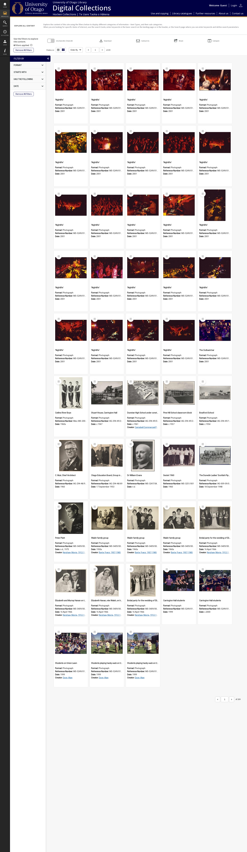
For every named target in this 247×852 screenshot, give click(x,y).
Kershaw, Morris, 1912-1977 (75, 552)
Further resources (205, 13)
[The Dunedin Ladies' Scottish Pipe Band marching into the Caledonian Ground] (215, 455)
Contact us (237, 13)
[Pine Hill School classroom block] (179, 393)
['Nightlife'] (71, 80)
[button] (143, 41)
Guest (223, 5)
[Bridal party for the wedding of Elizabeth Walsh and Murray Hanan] (215, 518)
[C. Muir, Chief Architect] (71, 455)
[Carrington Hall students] (179, 580)
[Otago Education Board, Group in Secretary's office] (107, 455)
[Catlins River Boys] (71, 393)
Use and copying (160, 13)
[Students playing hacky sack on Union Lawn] (107, 643)
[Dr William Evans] (143, 455)
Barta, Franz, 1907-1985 (110, 552)
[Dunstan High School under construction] (143, 393)
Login (5, 45)
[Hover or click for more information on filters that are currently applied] (31, 45)
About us (223, 13)
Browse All (5, 16)
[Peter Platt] (71, 518)
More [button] (5, 54)
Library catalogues (182, 13)
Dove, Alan (67, 678)
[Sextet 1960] (179, 455)
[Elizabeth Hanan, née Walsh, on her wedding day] (107, 580)
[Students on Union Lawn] (71, 643)
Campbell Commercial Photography (151, 427)
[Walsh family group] (107, 518)
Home (5, 7)
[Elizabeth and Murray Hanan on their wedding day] (71, 580)
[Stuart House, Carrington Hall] (107, 393)
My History (5, 35)
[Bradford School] (215, 393)
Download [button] (105, 41)
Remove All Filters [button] (24, 50)
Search (5, 26)
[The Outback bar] (215, 330)
